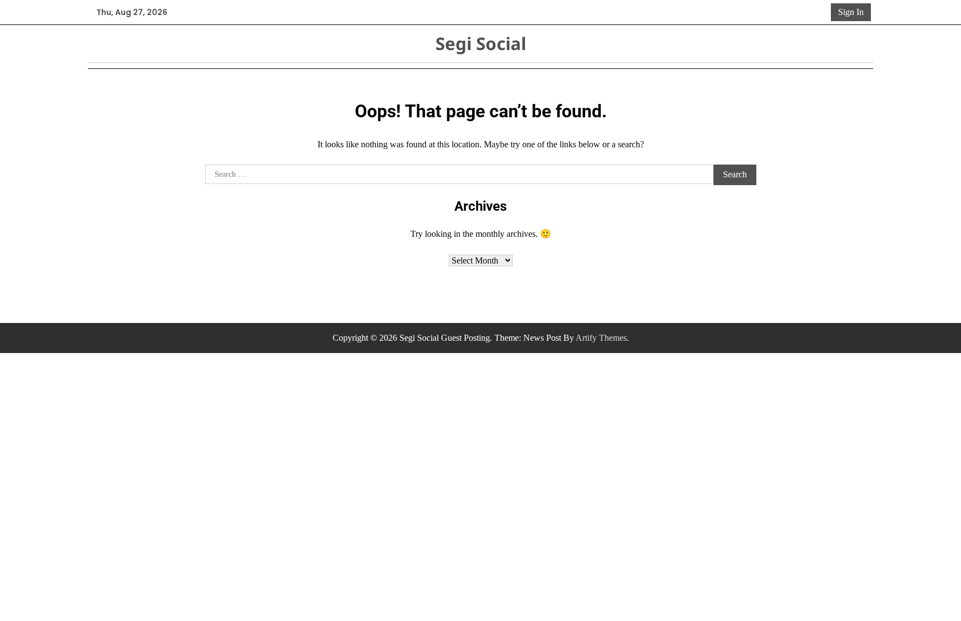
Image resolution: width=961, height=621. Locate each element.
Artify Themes (601, 337)
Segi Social (480, 43)
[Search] (820, 12)
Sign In (851, 12)
